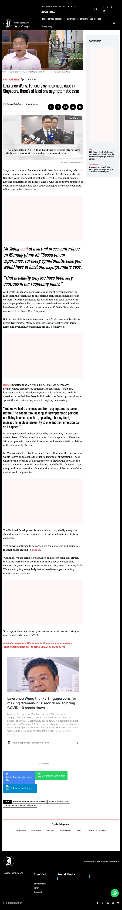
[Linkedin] (73, 107)
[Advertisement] (43, 218)
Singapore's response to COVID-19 (20, 806)
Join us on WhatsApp (53, 775)
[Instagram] (107, 7)
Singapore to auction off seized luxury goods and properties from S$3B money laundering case (101, 169)
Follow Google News (21, 777)
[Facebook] (104, 7)
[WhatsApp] (65, 107)
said (23, 248)
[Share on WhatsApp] (115, 893)
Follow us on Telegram (22, 788)
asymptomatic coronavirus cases (29, 802)
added (36, 549)
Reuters (7, 384)
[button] (95, 9)
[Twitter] (111, 7)
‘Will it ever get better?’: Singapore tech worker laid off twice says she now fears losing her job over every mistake (101, 155)
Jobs (90, 149)
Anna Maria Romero (16, 104)
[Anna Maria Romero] (5, 104)
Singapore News (11, 79)
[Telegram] (80, 107)
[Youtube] (104, 11)
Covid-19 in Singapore (59, 802)
